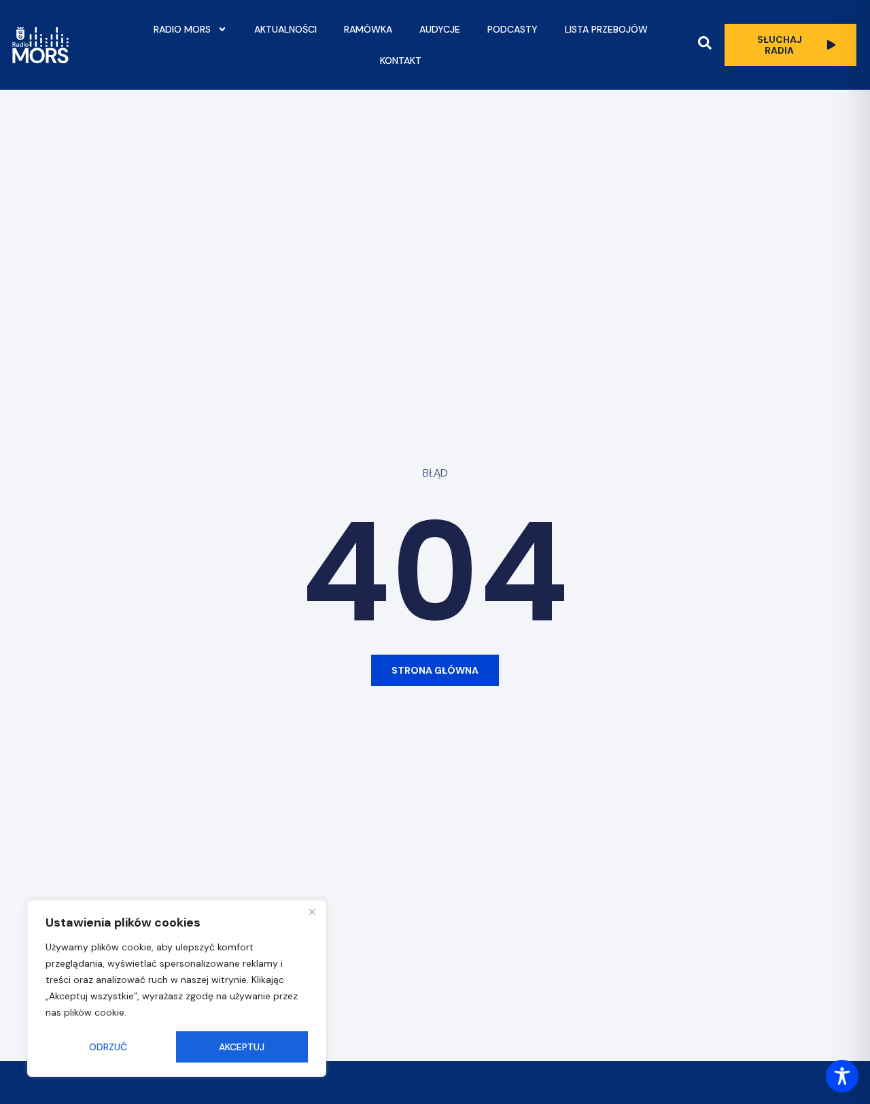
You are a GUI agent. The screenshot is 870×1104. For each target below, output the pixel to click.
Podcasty (512, 29)
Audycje (439, 29)
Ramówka (368, 29)
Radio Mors (182, 29)
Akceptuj (241, 1047)
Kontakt (400, 60)
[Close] (312, 911)
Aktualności (285, 29)
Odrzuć (108, 1047)
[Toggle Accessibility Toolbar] (842, 1076)
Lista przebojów (606, 29)
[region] (176, 988)
